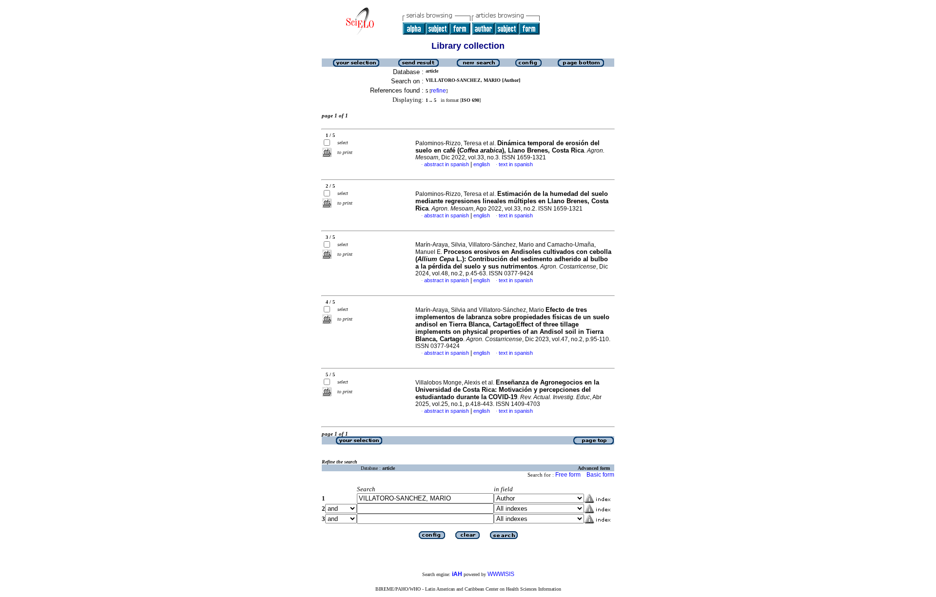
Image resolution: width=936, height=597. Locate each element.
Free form (568, 474)
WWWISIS (501, 574)
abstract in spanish (446, 164)
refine (438, 90)
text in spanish (516, 164)
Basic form (600, 474)
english (481, 164)
